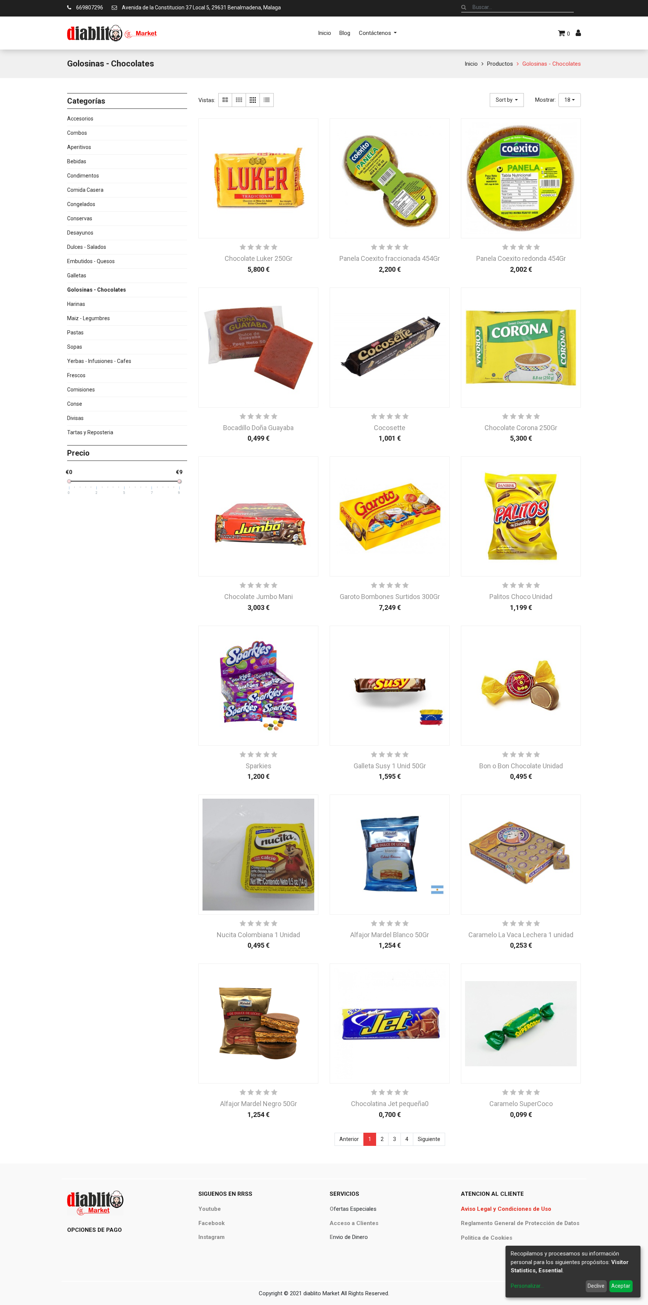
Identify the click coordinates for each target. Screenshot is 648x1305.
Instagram (211, 1237)
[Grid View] (239, 100)
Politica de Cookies (486, 1237)
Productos (500, 63)
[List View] (267, 100)
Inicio (471, 63)
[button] (507, 100)
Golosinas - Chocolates (551, 63)
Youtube (209, 1209)
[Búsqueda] (463, 7)
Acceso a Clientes (354, 1223)
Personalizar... (527, 1286)
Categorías (86, 100)
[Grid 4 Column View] (253, 100)
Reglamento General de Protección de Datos (520, 1223)
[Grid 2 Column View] (225, 100)
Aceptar (620, 1286)
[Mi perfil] (578, 33)
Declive (596, 1286)
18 (567, 100)
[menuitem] (324, 33)
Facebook (211, 1223)
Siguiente (429, 1139)
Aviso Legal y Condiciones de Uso (506, 1209)
